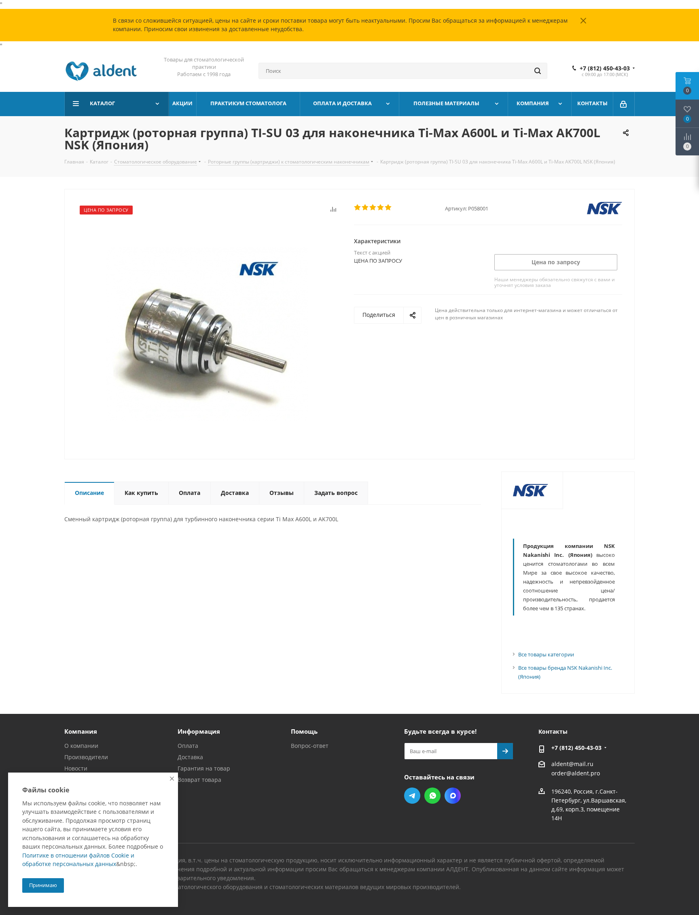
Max (453, 796)
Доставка (190, 757)
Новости (75, 768)
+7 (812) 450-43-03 (605, 68)
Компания (80, 731)
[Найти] (537, 71)
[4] (381, 207)
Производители (86, 757)
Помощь (304, 731)
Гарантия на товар (204, 768)
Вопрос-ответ (309, 745)
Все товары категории (546, 654)
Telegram (412, 796)
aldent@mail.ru (572, 764)
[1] (358, 207)
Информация (199, 731)
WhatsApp (432, 796)
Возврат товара (199, 779)
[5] (388, 207)
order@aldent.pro (575, 773)
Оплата (188, 745)
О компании (81, 745)
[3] (373, 207)
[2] (365, 207)
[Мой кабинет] (624, 104)
